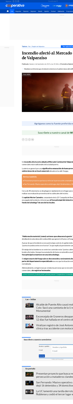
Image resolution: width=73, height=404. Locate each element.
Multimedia (61, 11)
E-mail (41, 350)
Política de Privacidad (57, 359)
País (12, 11)
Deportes (26, 11)
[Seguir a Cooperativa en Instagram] (18, 1)
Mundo (40, 11)
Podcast (53, 11)
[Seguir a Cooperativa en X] (16, 1)
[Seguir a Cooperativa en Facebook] (13, 1)
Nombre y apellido (44, 346)
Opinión (46, 11)
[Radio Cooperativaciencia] (57, 5)
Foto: (24, 74)
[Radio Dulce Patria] (44, 6)
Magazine (18, 11)
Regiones (33, 11)
